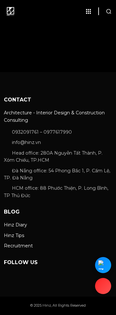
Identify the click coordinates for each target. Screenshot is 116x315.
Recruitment (18, 246)
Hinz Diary (15, 225)
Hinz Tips (14, 235)
